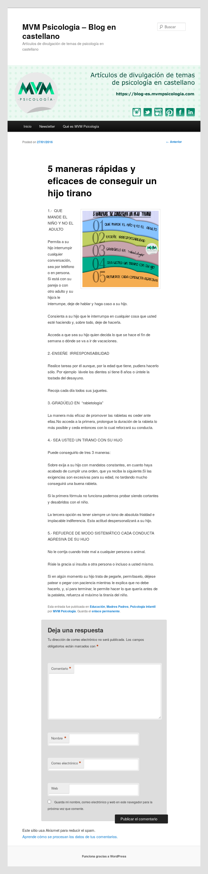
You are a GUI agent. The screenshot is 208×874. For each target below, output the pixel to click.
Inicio (27, 126)
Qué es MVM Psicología (81, 126)
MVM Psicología (64, 611)
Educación (97, 606)
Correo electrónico (66, 763)
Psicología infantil (142, 606)
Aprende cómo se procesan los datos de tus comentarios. (70, 836)
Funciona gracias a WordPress (104, 856)
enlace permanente (106, 611)
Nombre (58, 738)
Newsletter (47, 126)
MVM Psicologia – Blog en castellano (69, 31)
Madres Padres (118, 606)
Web (54, 788)
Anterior (174, 141)
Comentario (61, 668)
